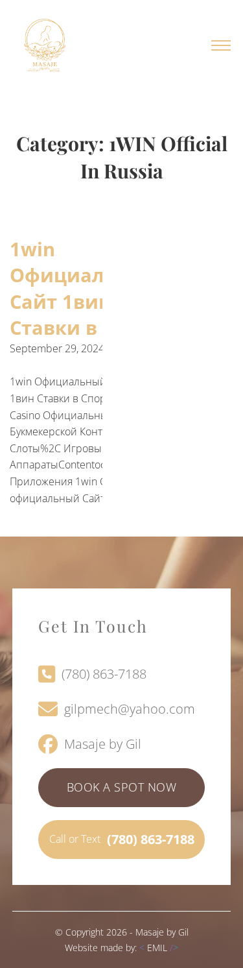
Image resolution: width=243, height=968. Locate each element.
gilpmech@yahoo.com (129, 709)
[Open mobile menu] (221, 45)
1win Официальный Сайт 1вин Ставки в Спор (84, 288)
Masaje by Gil (102, 744)
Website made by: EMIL (121, 947)
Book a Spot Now (122, 787)
